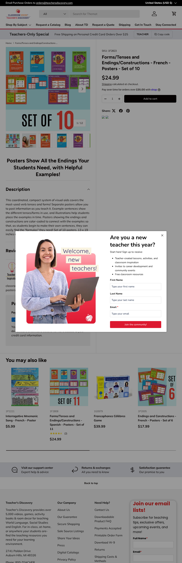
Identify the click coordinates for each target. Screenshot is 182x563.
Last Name (116, 293)
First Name (116, 280)
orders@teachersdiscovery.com (54, 2)
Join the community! (136, 324)
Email (114, 307)
